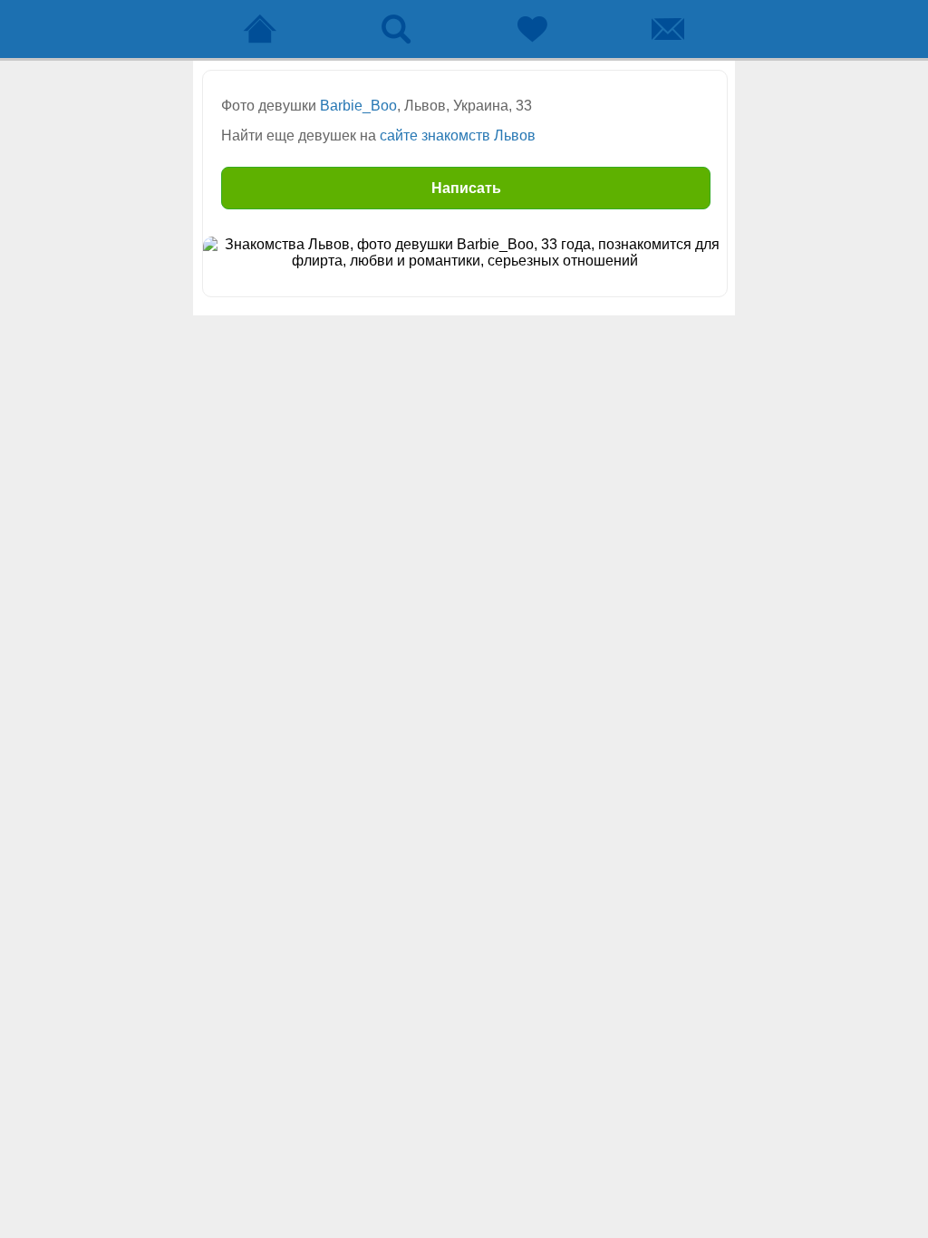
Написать (466, 188)
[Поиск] (396, 29)
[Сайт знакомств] (260, 29)
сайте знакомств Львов (458, 135)
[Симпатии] (532, 29)
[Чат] (668, 29)
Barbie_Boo (358, 105)
